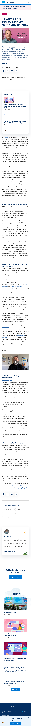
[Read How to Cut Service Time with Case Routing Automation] (15, 673)
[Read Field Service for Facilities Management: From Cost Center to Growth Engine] (9, 117)
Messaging (5, 286)
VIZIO (5, 137)
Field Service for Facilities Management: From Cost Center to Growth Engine (15, 122)
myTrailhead (5, 327)
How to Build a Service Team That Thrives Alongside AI (13, 634)
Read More (22, 548)
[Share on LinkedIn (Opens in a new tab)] (3, 70)
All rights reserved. (20, 711)
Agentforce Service (8, 509)
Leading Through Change (9, 517)
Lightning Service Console (9, 337)
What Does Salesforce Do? (11, 612)
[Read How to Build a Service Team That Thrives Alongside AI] (15, 625)
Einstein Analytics (7, 380)
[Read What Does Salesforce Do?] (15, 603)
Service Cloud (21, 335)
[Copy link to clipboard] (16, 70)
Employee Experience (9, 513)
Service (4, 13)
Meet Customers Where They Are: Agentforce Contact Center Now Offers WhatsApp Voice (15, 658)
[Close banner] (28, 5)
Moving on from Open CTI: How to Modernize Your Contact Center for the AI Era (15, 106)
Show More (15, 689)
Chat (25, 284)
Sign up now (15, 577)
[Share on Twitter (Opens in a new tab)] (7, 70)
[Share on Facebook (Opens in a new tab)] (11, 70)
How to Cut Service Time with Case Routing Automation (14, 682)
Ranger (11, 333)
